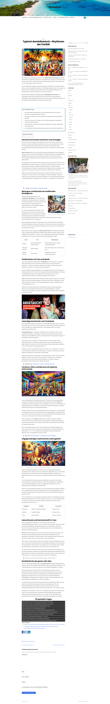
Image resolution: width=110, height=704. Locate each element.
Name (23, 671)
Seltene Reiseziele (71, 145)
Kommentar (25, 654)
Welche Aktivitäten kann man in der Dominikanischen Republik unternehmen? (39, 612)
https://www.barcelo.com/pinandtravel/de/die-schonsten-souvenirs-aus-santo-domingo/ (44, 624)
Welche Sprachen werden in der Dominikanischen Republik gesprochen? (38, 610)
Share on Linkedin (29, 632)
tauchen (52, 498)
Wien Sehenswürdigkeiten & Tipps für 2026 (76, 48)
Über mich (72, 17)
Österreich (71, 117)
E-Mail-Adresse (25, 676)
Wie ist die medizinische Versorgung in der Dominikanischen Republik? (38, 614)
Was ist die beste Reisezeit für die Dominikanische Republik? (35, 618)
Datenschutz (86, 701)
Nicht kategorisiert (71, 132)
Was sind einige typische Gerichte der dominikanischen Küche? (36, 606)
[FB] (85, 18)
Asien (69, 93)
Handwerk (31, 431)
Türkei (70, 127)
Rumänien (70, 119)
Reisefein (55, 7)
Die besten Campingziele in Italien (74, 61)
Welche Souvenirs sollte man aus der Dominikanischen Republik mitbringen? (39, 620)
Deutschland (70, 100)
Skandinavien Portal (71, 237)
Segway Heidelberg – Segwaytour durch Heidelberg (77, 203)
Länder (54, 17)
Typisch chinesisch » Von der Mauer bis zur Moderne (43, 435)
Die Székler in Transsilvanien (58, 645)
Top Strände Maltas (71, 208)
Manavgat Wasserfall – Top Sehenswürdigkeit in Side (78, 190)
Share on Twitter (26, 632)
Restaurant (70, 137)
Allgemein (70, 90)
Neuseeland (71, 114)
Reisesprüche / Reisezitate (73, 210)
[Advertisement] (55, 28)
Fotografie (70, 103)
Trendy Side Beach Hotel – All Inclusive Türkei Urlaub (78, 198)
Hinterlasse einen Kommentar (29, 641)
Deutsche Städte (47, 17)
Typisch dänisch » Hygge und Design (38, 188)
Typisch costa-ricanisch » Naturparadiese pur (44, 364)
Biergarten (70, 95)
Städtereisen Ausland (63, 17)
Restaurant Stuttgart (72, 139)
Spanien (70, 124)
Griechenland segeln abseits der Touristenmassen (77, 59)
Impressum (80, 701)
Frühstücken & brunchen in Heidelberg (75, 193)
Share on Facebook (23, 632)
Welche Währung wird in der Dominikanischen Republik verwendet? (37, 601)
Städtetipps (70, 152)
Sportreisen (70, 147)
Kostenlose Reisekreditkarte (35, 17)
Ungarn (70, 129)
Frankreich (71, 109)
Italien (70, 112)
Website (23, 682)
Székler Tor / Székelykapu (28, 645)
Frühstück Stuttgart (71, 195)
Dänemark (71, 107)
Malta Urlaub (70, 205)
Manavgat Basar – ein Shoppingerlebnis (75, 200)
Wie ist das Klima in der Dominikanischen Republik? (33, 608)
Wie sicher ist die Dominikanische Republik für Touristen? (35, 616)
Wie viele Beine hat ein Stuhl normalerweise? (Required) (35, 687)
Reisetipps (24, 17)
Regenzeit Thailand (71, 213)
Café (69, 98)
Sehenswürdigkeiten (72, 142)
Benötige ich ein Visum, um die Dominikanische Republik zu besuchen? (38, 604)
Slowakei (70, 122)
